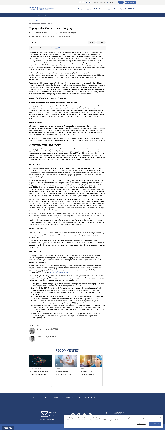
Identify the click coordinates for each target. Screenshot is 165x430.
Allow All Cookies (155, 424)
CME (130, 9)
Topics (80, 9)
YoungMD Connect (99, 2)
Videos (107, 9)
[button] (34, 325)
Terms (44, 397)
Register (8, 428)
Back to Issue (33, 20)
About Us (69, 397)
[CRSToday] (41, 8)
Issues (89, 9)
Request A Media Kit (87, 397)
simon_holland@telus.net (59, 272)
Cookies (56, 397)
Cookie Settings (141, 424)
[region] (113, 421)
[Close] (160, 418)
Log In (121, 2)
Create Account (130, 2)
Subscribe (113, 2)
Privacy (33, 397)
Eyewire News (119, 9)
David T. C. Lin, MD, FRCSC (47, 337)
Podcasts (97, 9)
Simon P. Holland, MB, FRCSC (47, 329)
